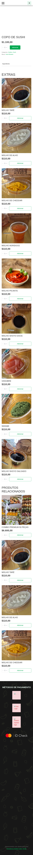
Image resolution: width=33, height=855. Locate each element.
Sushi (14, 52)
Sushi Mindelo (9, 54)
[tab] (6, 64)
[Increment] (7, 47)
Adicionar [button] (20, 118)
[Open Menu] (3, 3)
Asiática (10, 52)
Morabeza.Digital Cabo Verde (16, 849)
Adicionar (15, 47)
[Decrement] (3, 47)
